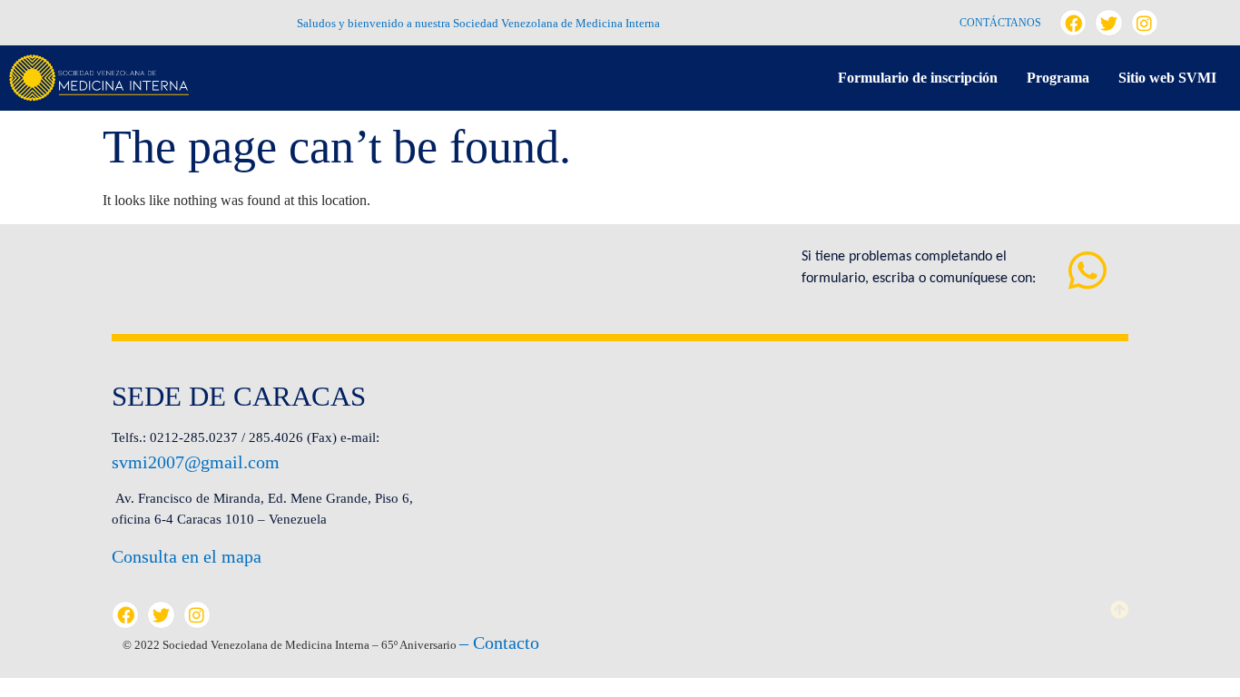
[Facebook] (1073, 22)
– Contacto (499, 643)
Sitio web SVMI (1167, 77)
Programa (1058, 77)
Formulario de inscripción (918, 77)
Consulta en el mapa (186, 556)
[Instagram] (1144, 22)
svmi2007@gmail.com (196, 462)
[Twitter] (1108, 22)
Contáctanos (1000, 22)
